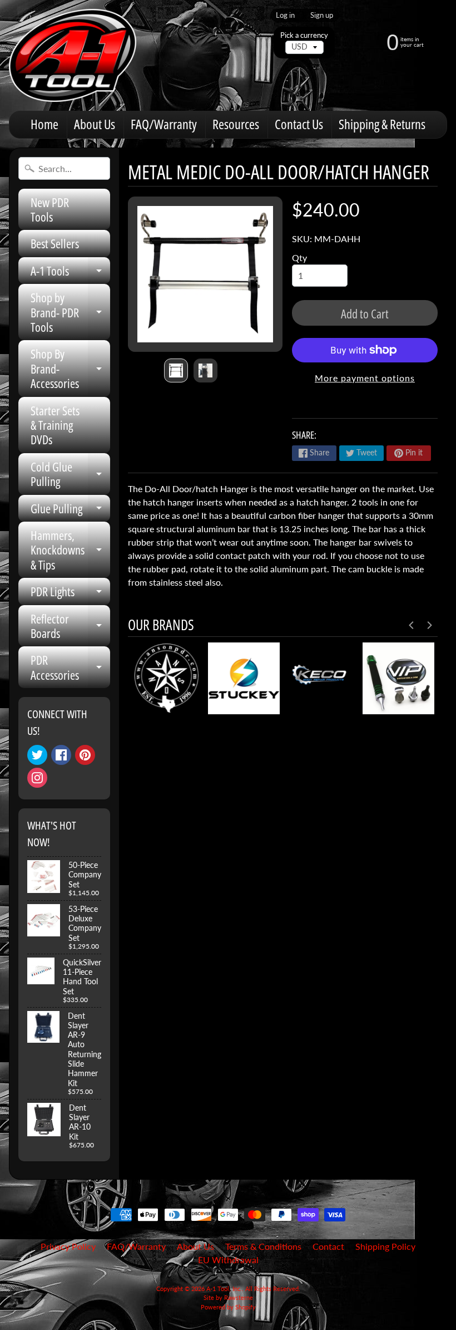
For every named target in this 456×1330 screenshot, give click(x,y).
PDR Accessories (70, 667)
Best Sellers (55, 243)
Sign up (321, 15)
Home (44, 124)
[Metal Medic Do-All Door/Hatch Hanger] (176, 370)
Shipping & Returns (382, 124)
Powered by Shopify (228, 1307)
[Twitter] (37, 755)
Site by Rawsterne (228, 1297)
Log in (285, 15)
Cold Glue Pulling (70, 474)
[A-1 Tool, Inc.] (72, 55)
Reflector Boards (70, 626)
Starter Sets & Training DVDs (55, 425)
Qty (299, 257)
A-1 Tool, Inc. (224, 1288)
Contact (328, 1246)
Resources (235, 124)
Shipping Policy (385, 1246)
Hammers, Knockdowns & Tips (70, 550)
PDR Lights (70, 594)
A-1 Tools (70, 273)
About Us (94, 124)
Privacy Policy (68, 1246)
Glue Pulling (70, 511)
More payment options (365, 377)
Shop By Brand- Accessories (70, 368)
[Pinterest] (85, 755)
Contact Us (299, 124)
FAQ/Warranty (164, 124)
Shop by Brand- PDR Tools (70, 312)
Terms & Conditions (263, 1246)
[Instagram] (37, 778)
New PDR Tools (50, 209)
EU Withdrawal (228, 1259)
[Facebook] (61, 755)
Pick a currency (304, 35)
